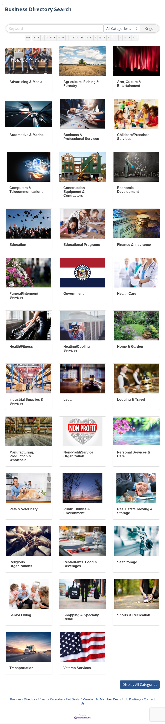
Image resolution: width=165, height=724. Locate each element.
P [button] (95, 37)
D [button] (46, 37)
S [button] (108, 37)
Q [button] (100, 37)
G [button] (59, 37)
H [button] (63, 37)
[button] (140, 684)
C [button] (42, 37)
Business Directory (23, 699)
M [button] (82, 37)
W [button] (125, 37)
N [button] (87, 37)
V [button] (120, 37)
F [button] (54, 37)
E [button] (51, 37)
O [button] (91, 37)
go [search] (151, 28)
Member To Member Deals (101, 699)
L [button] (78, 37)
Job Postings (132, 699)
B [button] (38, 37)
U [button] (116, 37)
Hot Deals (73, 699)
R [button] (104, 37)
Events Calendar (51, 699)
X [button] (129, 37)
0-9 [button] (28, 37)
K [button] (74, 37)
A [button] (34, 37)
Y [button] (133, 37)
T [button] (112, 37)
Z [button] (137, 37)
